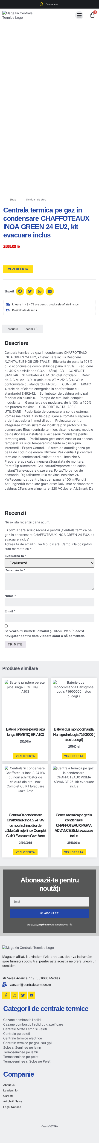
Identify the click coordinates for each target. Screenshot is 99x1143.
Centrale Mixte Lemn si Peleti (25, 1029)
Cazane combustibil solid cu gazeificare (33, 1024)
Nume (10, 596)
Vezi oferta (18, 269)
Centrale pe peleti (16, 1033)
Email (10, 611)
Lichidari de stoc (36, 199)
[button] (79, 15)
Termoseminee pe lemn (20, 1052)
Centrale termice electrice (22, 1038)
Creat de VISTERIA (49, 1126)
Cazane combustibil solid (22, 1020)
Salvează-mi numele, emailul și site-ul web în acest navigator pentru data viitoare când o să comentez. (45, 633)
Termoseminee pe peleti (21, 1057)
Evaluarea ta (15, 556)
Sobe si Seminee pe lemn (22, 1047)
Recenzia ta (15, 570)
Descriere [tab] (12, 329)
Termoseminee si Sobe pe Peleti (27, 1061)
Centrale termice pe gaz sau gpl (27, 1043)
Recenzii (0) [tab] (31, 329)
